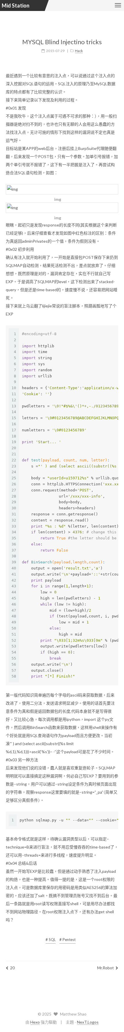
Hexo (35, 1022)
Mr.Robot (105, 967)
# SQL (51, 939)
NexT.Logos (88, 1022)
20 (12, 967)
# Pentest (67, 939)
